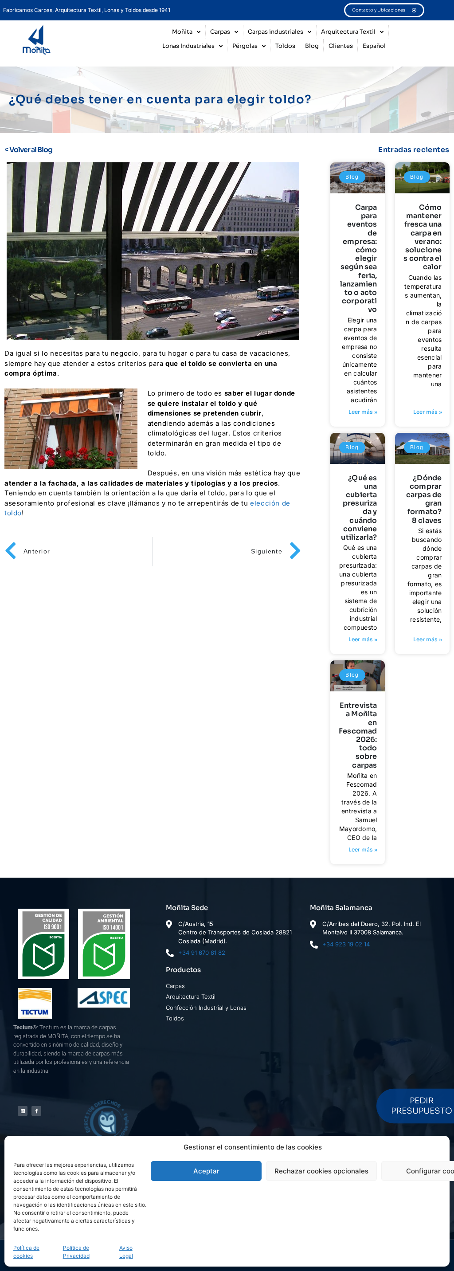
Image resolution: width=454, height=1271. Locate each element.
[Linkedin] (22, 1111)
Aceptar (206, 1171)
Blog (312, 46)
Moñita (182, 31)
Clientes (341, 46)
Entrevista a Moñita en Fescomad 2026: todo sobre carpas (358, 735)
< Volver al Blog (28, 149)
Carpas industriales (275, 31)
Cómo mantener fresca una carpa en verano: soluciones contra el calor (422, 237)
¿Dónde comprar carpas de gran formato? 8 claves (424, 499)
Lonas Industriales (188, 46)
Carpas (220, 31)
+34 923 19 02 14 (346, 944)
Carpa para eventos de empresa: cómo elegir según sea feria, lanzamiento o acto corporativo (358, 258)
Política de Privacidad (76, 1251)
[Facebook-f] (36, 1111)
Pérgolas (245, 46)
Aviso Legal (126, 1251)
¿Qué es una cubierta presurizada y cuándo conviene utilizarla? (359, 507)
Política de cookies (26, 1251)
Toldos (285, 46)
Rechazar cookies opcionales (321, 1171)
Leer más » (362, 411)
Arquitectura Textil (348, 31)
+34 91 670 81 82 (201, 952)
